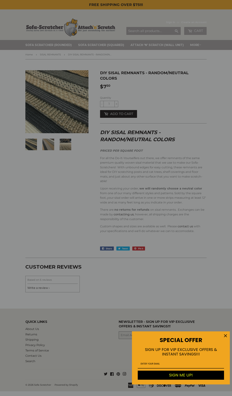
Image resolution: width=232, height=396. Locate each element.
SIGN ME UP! (181, 375)
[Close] (225, 335)
